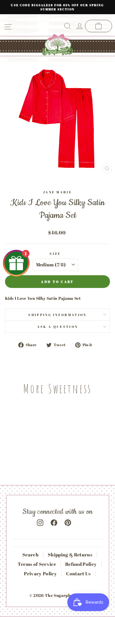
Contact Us (78, 573)
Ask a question (57, 326)
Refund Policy (81, 564)
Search (30, 554)
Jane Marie (57, 192)
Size (55, 253)
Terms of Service (37, 564)
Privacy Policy (40, 573)
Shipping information (57, 314)
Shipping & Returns (70, 554)
